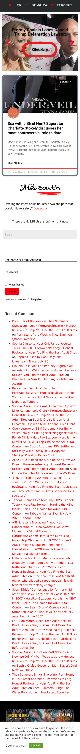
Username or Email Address (23, 259)
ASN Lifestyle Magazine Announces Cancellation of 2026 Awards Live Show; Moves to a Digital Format (40, 549)
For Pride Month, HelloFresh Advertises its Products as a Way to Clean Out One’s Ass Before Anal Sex (44, 643)
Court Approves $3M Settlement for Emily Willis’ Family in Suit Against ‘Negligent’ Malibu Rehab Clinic (44, 450)
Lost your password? (17, 299)
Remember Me (15, 284)
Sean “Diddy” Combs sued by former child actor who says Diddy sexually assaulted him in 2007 (42, 611)
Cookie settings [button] (16, 745)
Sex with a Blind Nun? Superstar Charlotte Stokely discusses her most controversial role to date (35, 128)
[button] (40, 246)
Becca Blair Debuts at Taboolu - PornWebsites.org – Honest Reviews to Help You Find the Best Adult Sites (43, 392)
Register (36, 299)
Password (11, 272)
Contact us (40, 208)
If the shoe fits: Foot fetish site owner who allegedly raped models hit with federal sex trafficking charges (44, 580)
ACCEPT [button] (35, 745)
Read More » (15, 163)
